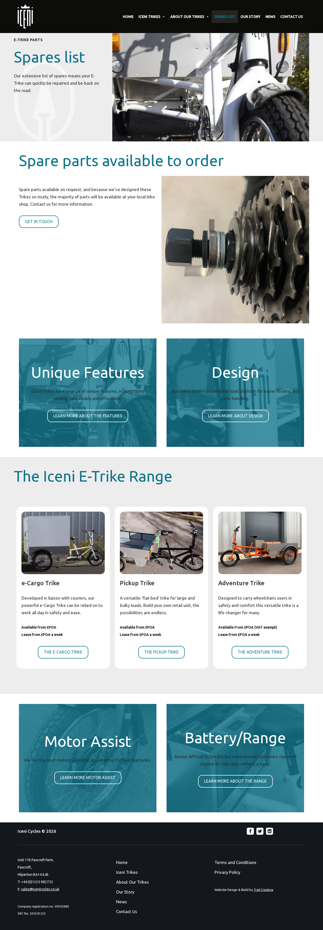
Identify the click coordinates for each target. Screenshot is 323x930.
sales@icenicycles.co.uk (40, 889)
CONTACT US (291, 17)
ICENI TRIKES (149, 17)
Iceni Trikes (127, 872)
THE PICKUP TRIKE (161, 652)
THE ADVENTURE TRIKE (260, 652)
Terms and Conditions (235, 862)
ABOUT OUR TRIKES (187, 17)
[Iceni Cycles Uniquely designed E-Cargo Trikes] (26, 16)
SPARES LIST (224, 17)
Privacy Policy (227, 872)
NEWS (270, 17)
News (121, 901)
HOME (128, 17)
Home (122, 862)
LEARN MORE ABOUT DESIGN (235, 416)
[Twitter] (259, 831)
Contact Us (126, 911)
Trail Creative (263, 889)
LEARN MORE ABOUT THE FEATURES (87, 416)
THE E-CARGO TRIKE (63, 652)
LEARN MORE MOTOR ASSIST (87, 777)
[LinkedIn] (269, 831)
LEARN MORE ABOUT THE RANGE (235, 781)
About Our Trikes (132, 882)
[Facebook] (250, 831)
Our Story (125, 891)
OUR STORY (250, 17)
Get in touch (38, 221)
